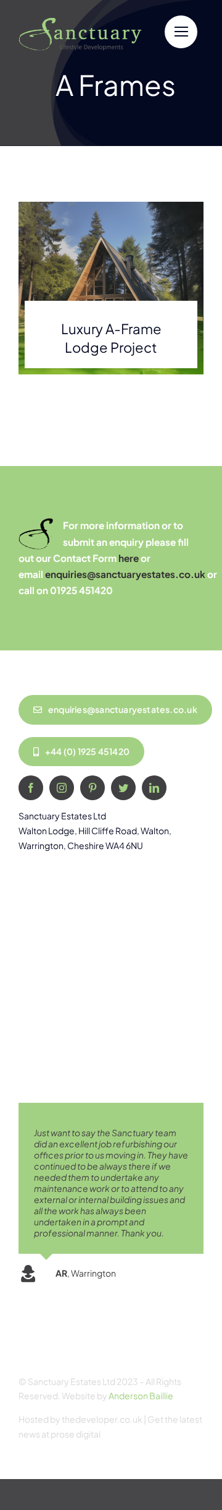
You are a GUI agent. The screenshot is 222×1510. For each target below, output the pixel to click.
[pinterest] (92, 787)
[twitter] (123, 787)
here (128, 558)
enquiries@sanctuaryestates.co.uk (125, 574)
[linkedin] (154, 787)
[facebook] (30, 787)
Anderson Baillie (141, 1395)
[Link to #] (181, 31)
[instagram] (61, 787)
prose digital (76, 1433)
